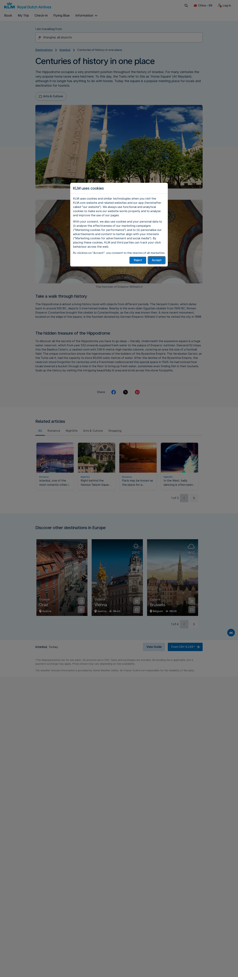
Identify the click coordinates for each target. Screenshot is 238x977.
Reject (138, 260)
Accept (157, 260)
